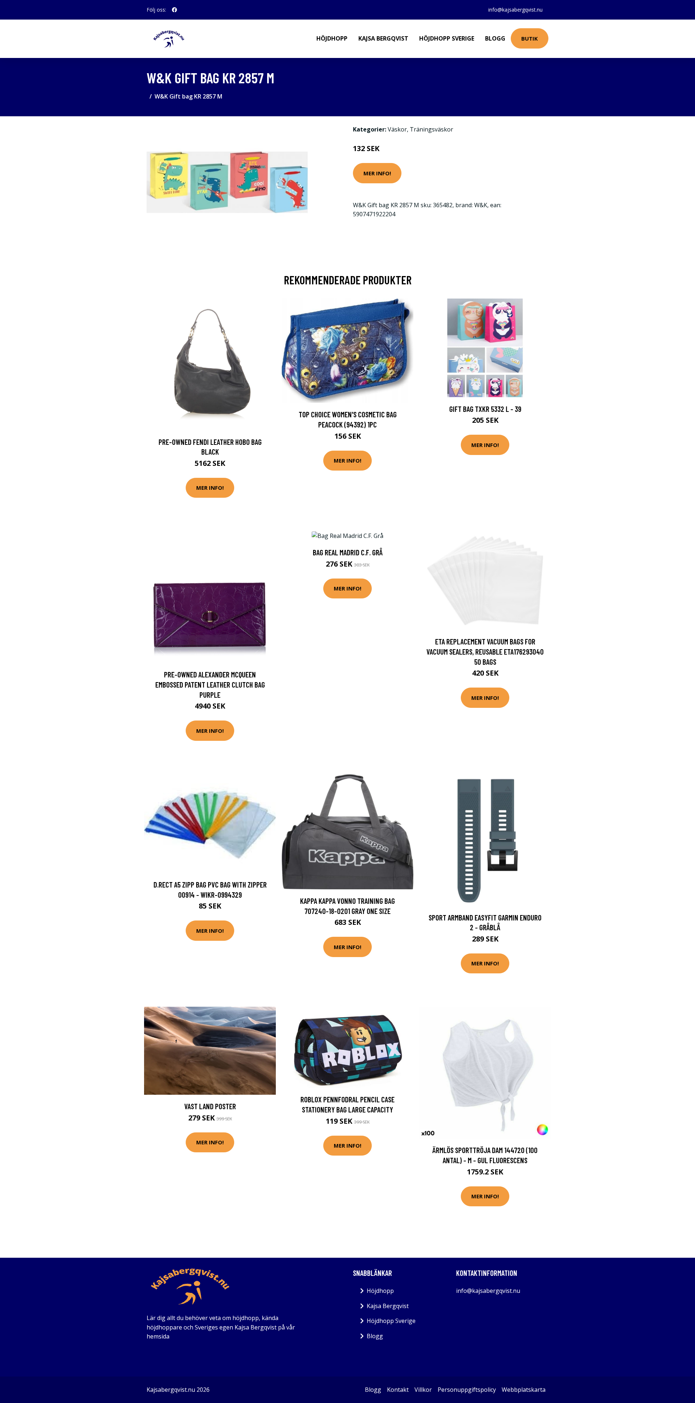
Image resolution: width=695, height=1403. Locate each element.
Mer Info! (377, 173)
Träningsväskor (431, 129)
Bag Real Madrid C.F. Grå (348, 552)
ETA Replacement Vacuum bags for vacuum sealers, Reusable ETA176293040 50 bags (485, 651)
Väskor (397, 129)
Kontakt (398, 1390)
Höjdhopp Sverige (446, 38)
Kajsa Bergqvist (383, 38)
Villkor (423, 1390)
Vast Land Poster (210, 1106)
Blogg (495, 38)
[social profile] (174, 10)
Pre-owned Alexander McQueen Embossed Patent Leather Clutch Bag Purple (210, 684)
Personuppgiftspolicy (467, 1390)
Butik (529, 38)
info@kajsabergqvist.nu (515, 9)
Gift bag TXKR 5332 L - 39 (485, 408)
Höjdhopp (332, 38)
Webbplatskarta (524, 1390)
